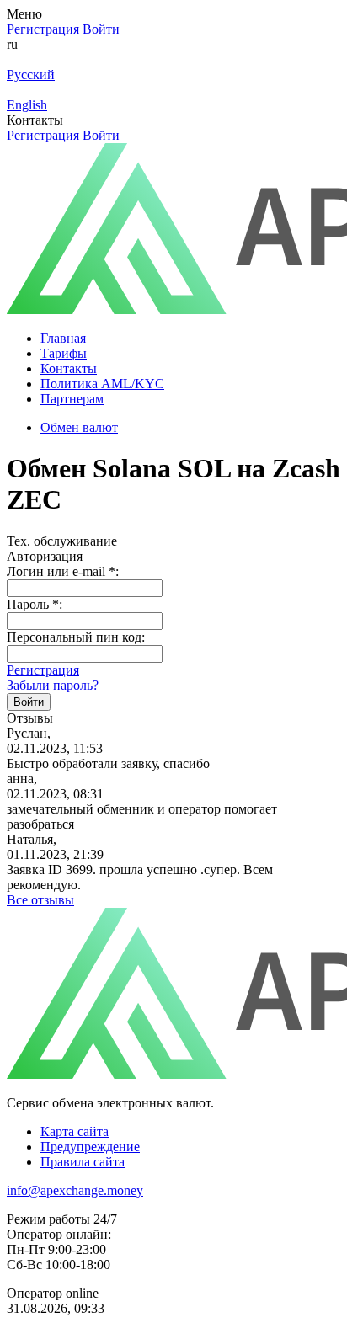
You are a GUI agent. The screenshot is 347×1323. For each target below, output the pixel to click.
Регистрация (43, 670)
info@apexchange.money (75, 1190)
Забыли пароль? (53, 685)
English (27, 105)
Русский (31, 74)
